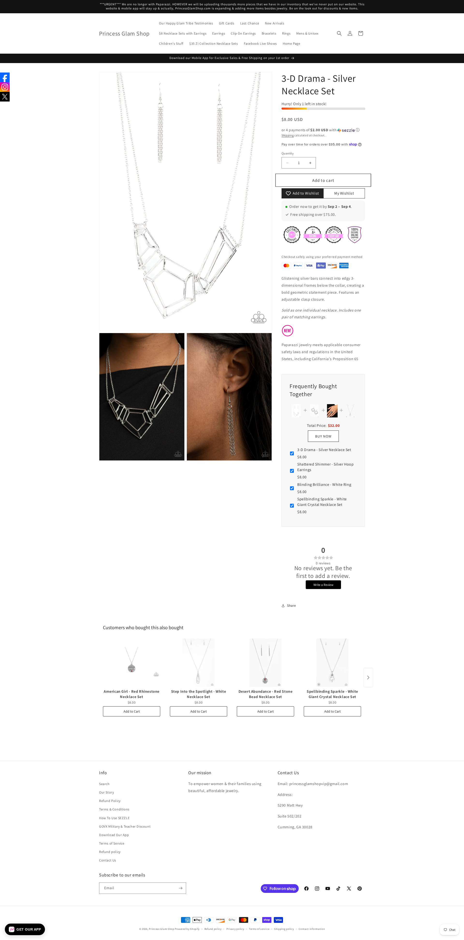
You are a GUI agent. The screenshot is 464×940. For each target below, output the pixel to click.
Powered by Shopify (187, 929)
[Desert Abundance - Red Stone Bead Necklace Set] (265, 663)
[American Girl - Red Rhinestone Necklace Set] (131, 663)
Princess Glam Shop (161, 929)
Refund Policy (110, 801)
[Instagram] (5, 87)
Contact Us (107, 860)
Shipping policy (284, 929)
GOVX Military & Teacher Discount (125, 826)
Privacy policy (235, 929)
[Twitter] (5, 97)
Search (104, 784)
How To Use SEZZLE (114, 818)
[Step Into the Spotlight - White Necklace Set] (198, 663)
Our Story (106, 792)
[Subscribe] (180, 888)
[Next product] (368, 677)
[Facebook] (5, 77)
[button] (339, 33)
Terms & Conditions (114, 809)
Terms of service (259, 929)
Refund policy (110, 852)
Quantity (288, 153)
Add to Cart (131, 711)
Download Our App (114, 835)
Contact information (312, 929)
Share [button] (291, 605)
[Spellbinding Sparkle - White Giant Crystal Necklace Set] (332, 663)
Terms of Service (111, 843)
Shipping (288, 135)
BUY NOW (323, 436)
